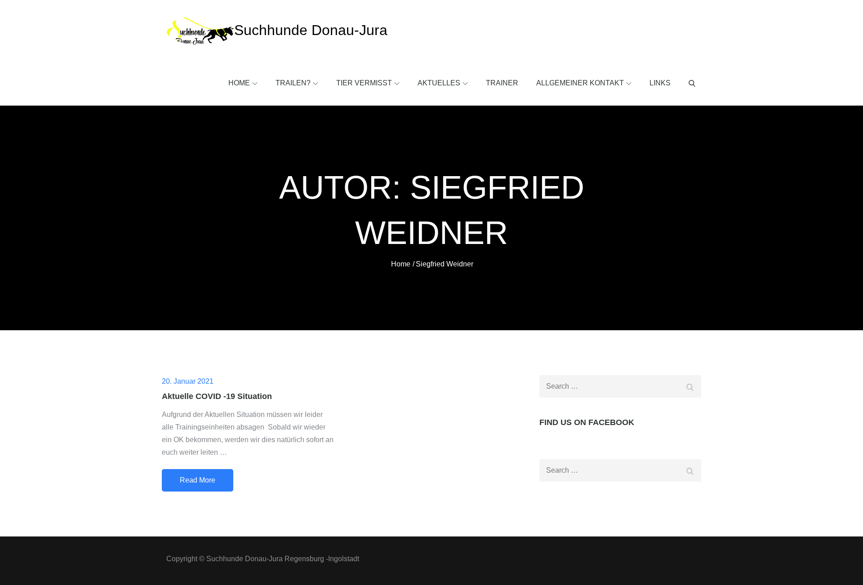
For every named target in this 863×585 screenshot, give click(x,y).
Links (660, 83)
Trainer (502, 83)
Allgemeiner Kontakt (580, 83)
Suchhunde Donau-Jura (310, 30)
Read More (197, 480)
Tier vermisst (364, 83)
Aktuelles (439, 83)
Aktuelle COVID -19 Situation (217, 396)
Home (239, 83)
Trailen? (293, 83)
